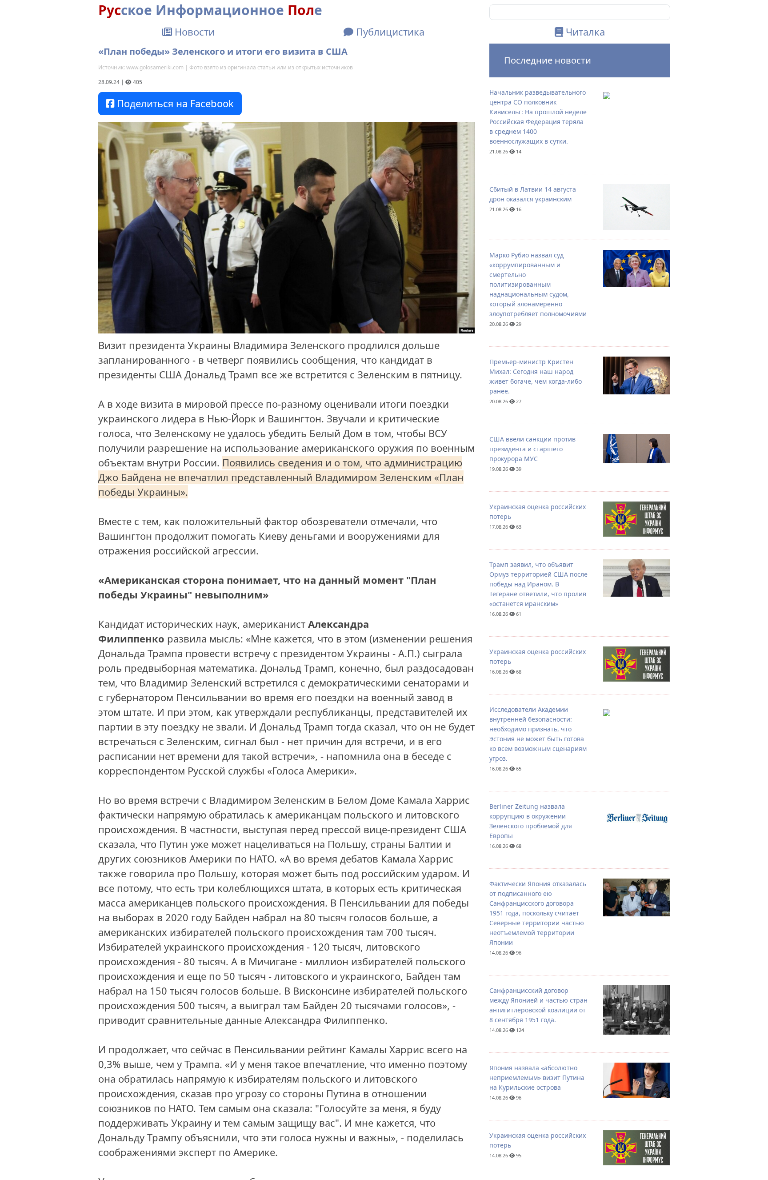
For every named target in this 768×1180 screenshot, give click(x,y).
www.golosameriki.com (155, 67)
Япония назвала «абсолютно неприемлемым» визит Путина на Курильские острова (536, 1078)
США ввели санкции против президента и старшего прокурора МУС (532, 449)
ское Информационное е (210, 10)
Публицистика (388, 31)
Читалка (584, 31)
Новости (193, 31)
